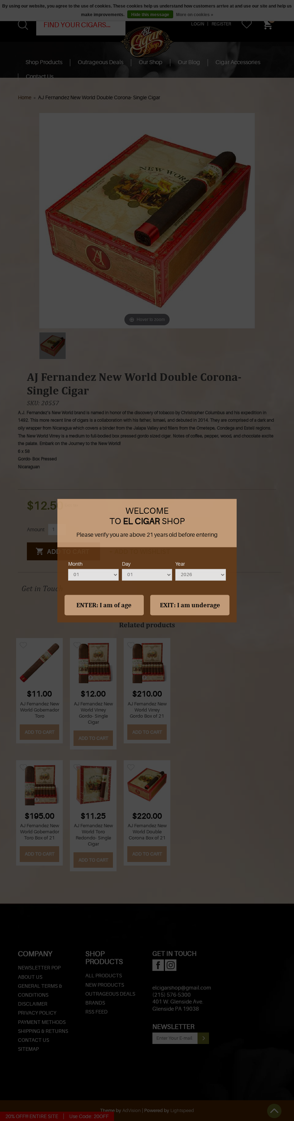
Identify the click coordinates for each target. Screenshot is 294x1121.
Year (180, 564)
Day (126, 564)
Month (75, 564)
